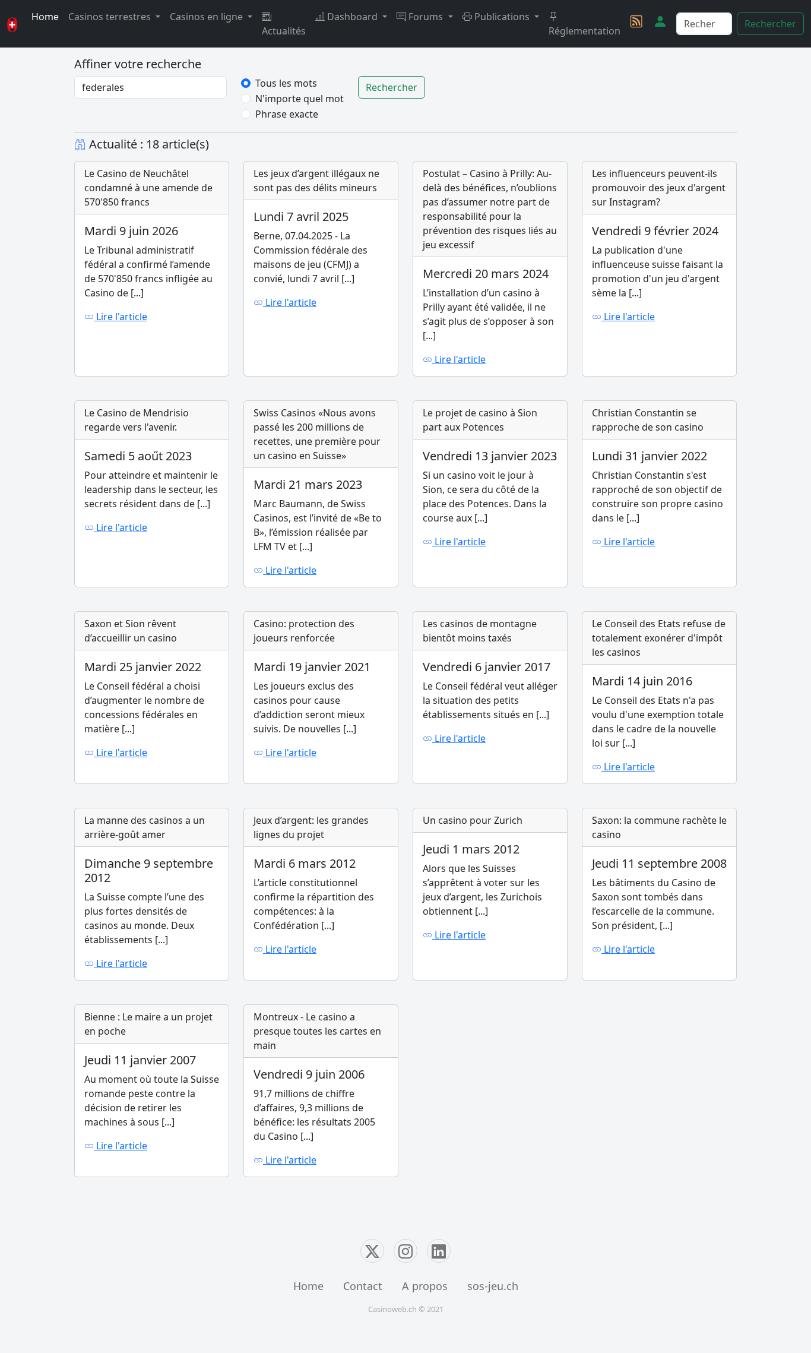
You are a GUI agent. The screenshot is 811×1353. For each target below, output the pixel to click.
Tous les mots (286, 83)
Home (45, 16)
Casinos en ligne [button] (207, 16)
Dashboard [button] (352, 16)
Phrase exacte (286, 114)
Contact (362, 1286)
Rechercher (770, 23)
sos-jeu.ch (492, 1286)
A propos (425, 1286)
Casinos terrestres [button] (110, 16)
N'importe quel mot (299, 98)
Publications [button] (502, 16)
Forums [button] (425, 16)
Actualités (284, 30)
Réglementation (584, 30)
